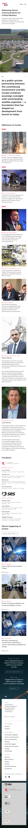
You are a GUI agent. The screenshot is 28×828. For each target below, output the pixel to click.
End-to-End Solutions (11, 739)
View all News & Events (9, 533)
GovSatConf (8, 768)
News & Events (9, 759)
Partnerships (8, 751)
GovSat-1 (7, 726)
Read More (6, 572)
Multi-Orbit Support (10, 744)
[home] (5, 4)
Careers (7, 761)
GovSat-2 (7, 728)
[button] (23, 4)
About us (7, 757)
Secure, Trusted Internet (12, 737)
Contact (7, 764)
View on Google (10, 716)
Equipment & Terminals (11, 746)
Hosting (7, 741)
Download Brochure (10, 766)
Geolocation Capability (11, 735)
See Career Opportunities (13, 671)
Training (7, 748)
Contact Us (13, 688)
